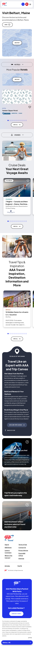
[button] (8, 120)
